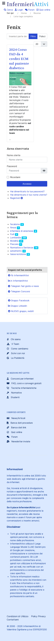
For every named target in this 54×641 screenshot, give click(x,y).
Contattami (13, 619)
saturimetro (16, 250)
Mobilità (14, 240)
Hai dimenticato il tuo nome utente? (28, 194)
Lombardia (15, 237)
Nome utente (13, 155)
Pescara (14, 244)
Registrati (15, 198)
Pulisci (42, 36)
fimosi (13, 227)
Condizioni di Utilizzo (17, 616)
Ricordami (15, 177)
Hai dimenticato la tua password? (27, 191)
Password (12, 166)
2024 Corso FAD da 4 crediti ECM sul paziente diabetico (19, 59)
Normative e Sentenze (21, 247)
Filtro (33, 36)
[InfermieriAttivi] (27, 3)
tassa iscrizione (18, 254)
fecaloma (15, 224)
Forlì (12, 234)
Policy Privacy (38, 616)
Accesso (27, 183)
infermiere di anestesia (21, 231)
